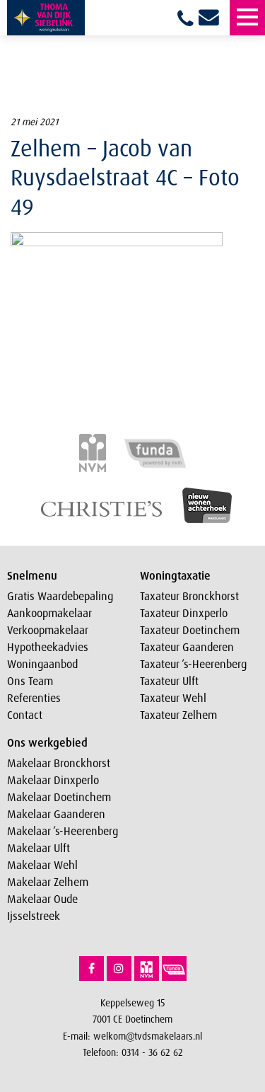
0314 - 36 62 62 (152, 1052)
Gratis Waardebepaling (60, 596)
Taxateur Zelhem (178, 715)
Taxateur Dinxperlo (184, 613)
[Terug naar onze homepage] (46, 17)
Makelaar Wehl (42, 865)
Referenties (34, 698)
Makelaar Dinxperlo (53, 780)
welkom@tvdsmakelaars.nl (147, 1036)
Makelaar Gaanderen (56, 814)
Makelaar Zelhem (47, 882)
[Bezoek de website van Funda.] (174, 968)
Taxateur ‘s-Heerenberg (193, 664)
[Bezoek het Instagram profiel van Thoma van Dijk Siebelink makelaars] (119, 968)
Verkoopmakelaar (47, 630)
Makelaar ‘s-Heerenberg (62, 831)
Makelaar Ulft (38, 848)
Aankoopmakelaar (49, 613)
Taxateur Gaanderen (187, 647)
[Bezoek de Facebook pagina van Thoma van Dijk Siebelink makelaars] (91, 968)
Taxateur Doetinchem (190, 630)
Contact (24, 715)
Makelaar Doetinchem (59, 797)
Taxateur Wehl (173, 698)
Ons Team (30, 681)
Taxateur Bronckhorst (189, 596)
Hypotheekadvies (47, 647)
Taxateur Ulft (169, 681)
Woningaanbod (42, 664)
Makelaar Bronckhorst (58, 763)
